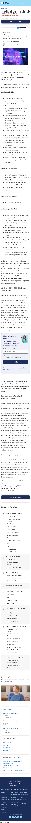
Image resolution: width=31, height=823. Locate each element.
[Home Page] (6, 3)
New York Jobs (14, 792)
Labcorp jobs (7, 747)
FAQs (2, 794)
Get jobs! (15, 362)
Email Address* (9, 349)
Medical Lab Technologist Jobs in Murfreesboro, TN (12, 762)
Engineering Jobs (15, 799)
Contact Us (3, 809)
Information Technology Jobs (15, 805)
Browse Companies (5, 799)
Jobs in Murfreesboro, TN (10, 765)
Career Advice (4, 802)
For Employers (23, 792)
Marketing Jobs (14, 802)
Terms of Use (4, 804)
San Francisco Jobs (15, 794)
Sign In (22, 3)
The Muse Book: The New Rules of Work (24, 796)
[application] (15, 693)
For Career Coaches (22, 800)
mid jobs (5, 745)
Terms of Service (22, 368)
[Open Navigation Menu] (28, 3)
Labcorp (4, 8)
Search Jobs (4, 797)
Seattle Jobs (13, 797)
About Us (3, 792)
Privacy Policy (6, 369)
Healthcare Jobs (7, 767)
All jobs (5, 750)
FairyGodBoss (4, 812)
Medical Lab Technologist (10, 713)
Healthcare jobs (7, 742)
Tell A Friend (23, 803)
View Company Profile (9, 67)
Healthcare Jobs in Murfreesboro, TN (13, 770)
